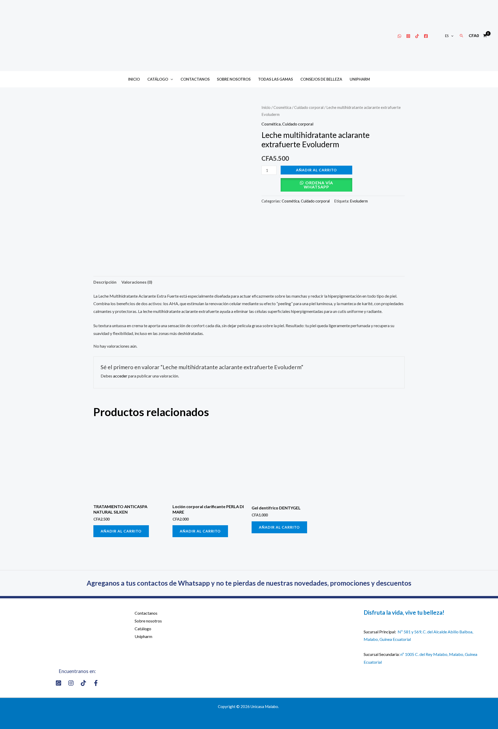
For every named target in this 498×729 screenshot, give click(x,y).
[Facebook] (426, 36)
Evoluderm (359, 201)
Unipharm (360, 79)
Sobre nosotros (234, 79)
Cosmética (282, 107)
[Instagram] (408, 36)
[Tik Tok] (417, 36)
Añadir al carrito (316, 170)
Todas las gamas (275, 79)
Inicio (134, 79)
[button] (451, 36)
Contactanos (195, 79)
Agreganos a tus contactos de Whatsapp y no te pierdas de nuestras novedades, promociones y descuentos (249, 583)
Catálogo (157, 79)
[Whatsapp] (399, 36)
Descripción (104, 281)
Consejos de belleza (321, 79)
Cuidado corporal (308, 107)
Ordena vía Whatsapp (318, 184)
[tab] (104, 282)
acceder (120, 375)
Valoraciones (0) (136, 281)
